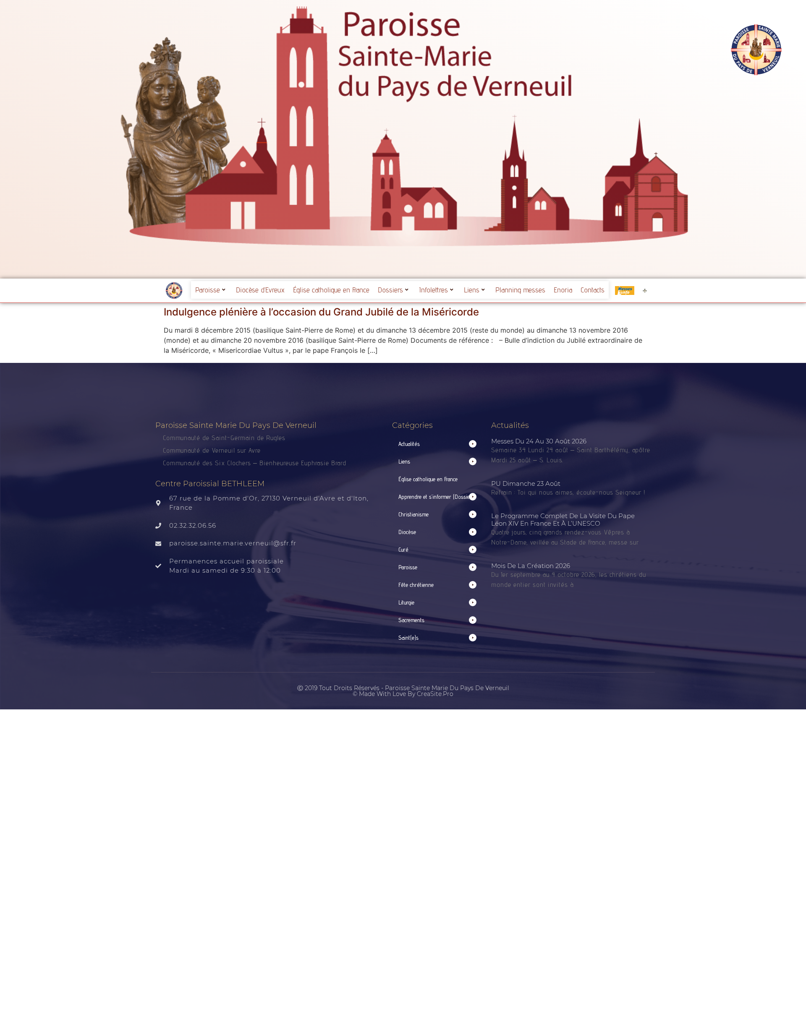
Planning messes (520, 289)
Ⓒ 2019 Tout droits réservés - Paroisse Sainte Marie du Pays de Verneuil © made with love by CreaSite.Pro (403, 691)
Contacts (592, 289)
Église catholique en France (331, 289)
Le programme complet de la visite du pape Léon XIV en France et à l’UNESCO (563, 519)
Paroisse (207, 289)
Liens (471, 289)
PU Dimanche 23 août (525, 483)
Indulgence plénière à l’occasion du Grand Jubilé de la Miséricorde (321, 312)
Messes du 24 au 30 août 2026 (538, 441)
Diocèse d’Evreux (260, 289)
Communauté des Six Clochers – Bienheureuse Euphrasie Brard (255, 463)
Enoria (563, 289)
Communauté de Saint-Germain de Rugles (224, 438)
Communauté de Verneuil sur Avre (212, 450)
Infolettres (433, 289)
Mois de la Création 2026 (530, 566)
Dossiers (390, 289)
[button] (437, 444)
